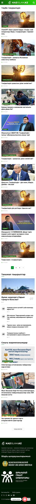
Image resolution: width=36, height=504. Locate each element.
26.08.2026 (4, 369)
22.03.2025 (4, 36)
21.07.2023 (4, 262)
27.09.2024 (4, 86)
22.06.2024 (4, 161)
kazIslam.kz (8, 499)
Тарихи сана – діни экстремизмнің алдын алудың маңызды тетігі (19, 326)
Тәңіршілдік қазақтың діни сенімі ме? (16, 83)
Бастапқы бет (5, 492)
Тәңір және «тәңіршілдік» (11, 260)
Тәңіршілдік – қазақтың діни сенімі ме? (17, 159)
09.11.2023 (4, 238)
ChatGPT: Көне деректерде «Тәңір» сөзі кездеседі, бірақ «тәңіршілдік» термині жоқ (17, 32)
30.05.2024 (4, 187)
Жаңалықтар (7, 179)
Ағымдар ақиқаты (9, 54)
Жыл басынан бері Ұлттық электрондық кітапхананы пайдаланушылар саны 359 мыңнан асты (17, 393)
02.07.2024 (4, 137)
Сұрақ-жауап (7, 80)
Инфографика (7, 361)
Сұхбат (5, 26)
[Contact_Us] (24, 499)
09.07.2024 (4, 111)
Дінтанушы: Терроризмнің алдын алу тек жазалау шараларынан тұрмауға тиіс (20, 317)
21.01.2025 (4, 62)
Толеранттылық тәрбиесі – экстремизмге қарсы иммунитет (18, 334)
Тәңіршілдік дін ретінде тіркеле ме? (16, 208)
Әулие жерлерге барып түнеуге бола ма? (13, 298)
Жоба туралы (16, 492)
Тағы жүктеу (18, 429)
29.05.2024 (4, 210)
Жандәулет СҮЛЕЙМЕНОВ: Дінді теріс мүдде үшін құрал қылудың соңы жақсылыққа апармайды (16, 234)
